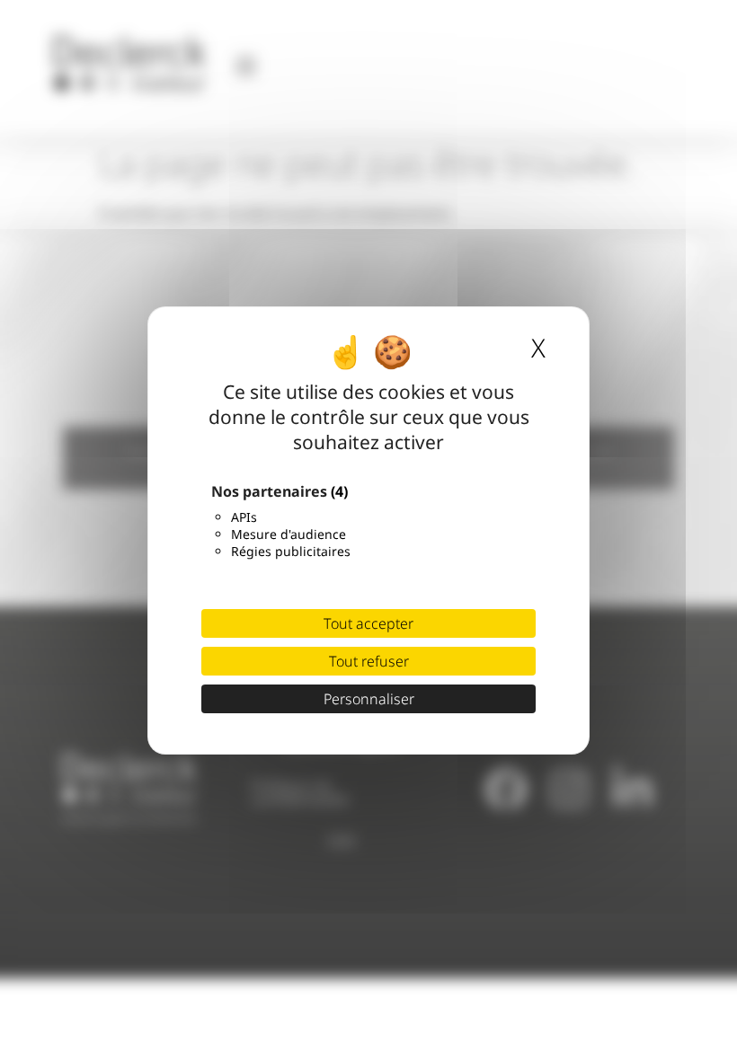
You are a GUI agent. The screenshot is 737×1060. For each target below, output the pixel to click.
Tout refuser (369, 661)
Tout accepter (368, 623)
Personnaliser (369, 699)
